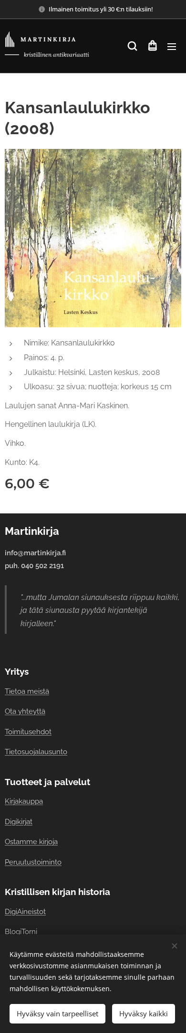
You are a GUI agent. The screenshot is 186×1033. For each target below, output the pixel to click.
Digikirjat (18, 821)
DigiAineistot (25, 911)
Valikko (171, 46)
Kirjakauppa (24, 801)
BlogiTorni (21, 931)
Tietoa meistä (27, 691)
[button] (132, 46)
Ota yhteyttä (25, 711)
